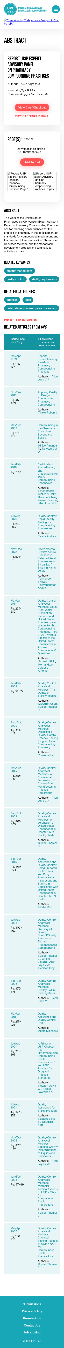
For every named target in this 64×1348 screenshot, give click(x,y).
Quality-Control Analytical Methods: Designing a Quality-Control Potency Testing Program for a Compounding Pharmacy (48, 735)
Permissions (32, 1318)
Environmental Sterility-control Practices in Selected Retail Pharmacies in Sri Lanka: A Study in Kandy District (47, 559)
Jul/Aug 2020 (15, 517)
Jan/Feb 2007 (16, 685)
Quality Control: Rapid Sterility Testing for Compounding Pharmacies (47, 522)
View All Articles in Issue (31, 115)
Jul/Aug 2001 (15, 1106)
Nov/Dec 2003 (16, 1139)
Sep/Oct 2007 (16, 815)
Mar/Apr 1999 (16, 357)
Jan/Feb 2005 (16, 1178)
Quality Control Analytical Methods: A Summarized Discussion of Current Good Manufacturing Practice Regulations (47, 780)
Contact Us (32, 1325)
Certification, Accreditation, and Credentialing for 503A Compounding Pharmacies (48, 474)
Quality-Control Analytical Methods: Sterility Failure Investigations (47, 987)
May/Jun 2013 (16, 769)
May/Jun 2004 (16, 426)
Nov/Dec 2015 (16, 393)
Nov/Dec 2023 (16, 550)
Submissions (32, 1304)
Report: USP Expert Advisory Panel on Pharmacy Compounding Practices (48, 363)
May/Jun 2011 (16, 602)
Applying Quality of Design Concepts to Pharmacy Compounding (48, 398)
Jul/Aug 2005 (15, 921)
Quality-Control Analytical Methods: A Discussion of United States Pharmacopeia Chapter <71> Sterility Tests (47, 824)
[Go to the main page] (25, 9)
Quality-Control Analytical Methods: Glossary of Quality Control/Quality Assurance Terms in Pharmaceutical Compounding (47, 933)
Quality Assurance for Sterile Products (47, 1107)
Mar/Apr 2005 (16, 1229)
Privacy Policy (32, 1311)
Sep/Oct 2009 (16, 724)
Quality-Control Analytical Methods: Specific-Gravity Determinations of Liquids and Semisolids (48, 1147)
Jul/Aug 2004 (15, 1045)
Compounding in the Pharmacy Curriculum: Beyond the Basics (48, 431)
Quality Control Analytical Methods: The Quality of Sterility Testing (47, 690)
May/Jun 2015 (16, 1015)
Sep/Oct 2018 (16, 860)
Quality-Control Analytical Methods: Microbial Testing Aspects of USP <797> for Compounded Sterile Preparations (48, 1190)
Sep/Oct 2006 (16, 982)
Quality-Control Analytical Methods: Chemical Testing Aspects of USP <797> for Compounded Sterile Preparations (48, 1242)
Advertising (32, 1332)
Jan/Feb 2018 (16, 466)
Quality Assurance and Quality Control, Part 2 (47, 1018)
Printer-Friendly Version (20, 319)
